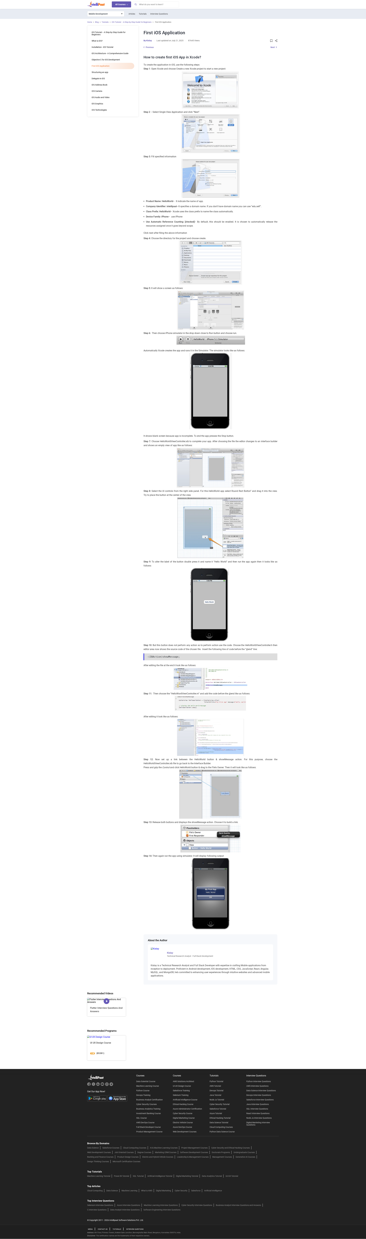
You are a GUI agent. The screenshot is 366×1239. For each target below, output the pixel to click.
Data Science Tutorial (219, 1122)
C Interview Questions (97, 1210)
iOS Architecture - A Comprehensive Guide (110, 53)
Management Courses (222, 1157)
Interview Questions (159, 14)
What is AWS (146, 1190)
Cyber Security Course (182, 1113)
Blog (97, 22)
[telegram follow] (111, 1085)
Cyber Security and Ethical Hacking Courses (230, 1148)
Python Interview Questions (258, 1081)
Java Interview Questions (257, 1104)
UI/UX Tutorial (232, 1176)
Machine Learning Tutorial (98, 1176)
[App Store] (117, 1098)
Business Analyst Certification (149, 1100)
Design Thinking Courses (98, 1161)
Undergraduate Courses (244, 1152)
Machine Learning (129, 1190)
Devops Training (143, 1095)
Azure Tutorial (216, 1113)
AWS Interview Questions (257, 1086)
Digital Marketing (163, 1190)
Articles (132, 14)
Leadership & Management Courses (193, 1157)
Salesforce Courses (110, 1148)
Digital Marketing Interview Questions (258, 1123)
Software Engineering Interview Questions (161, 1210)
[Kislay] (157, 948)
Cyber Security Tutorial (219, 1104)
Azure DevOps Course (182, 1127)
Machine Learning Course (147, 1086)
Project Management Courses (194, 1148)
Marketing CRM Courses (165, 1152)
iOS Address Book (99, 85)
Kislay (149, 40)
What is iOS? (97, 41)
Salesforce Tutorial (218, 1109)
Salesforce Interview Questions (260, 1100)
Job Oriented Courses (124, 1152)
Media (90, 1229)
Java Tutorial (215, 1095)
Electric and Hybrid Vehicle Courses (157, 1157)
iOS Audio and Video (101, 97)
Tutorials (143, 14)
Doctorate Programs (221, 1152)
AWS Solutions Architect (183, 1081)
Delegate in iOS (98, 78)
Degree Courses (144, 1152)
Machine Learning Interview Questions (161, 1205)
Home (89, 22)
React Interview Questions (257, 1113)
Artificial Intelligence (213, 1190)
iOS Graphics (97, 104)
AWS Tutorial (215, 1086)
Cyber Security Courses (146, 1104)
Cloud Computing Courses (221, 1127)
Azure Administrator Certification (187, 1109)
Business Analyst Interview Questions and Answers (238, 1205)
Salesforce (195, 1190)
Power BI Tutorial (121, 1176)
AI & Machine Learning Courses (164, 1148)
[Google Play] (97, 1098)
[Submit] (135, 4)
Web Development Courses (184, 1132)
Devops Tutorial (216, 1090)
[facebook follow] (89, 1085)
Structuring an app (100, 72)
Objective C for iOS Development (106, 60)
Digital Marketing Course (184, 1118)
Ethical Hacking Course (183, 1104)
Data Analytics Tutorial (212, 1176)
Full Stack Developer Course (148, 1127)
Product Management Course (149, 1132)
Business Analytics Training (148, 1109)
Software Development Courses (194, 1152)
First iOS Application (101, 66)
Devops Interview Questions (258, 1095)
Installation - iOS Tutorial (102, 47)
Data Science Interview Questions (261, 1090)
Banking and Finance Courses (100, 1157)
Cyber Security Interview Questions (196, 1205)
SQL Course (141, 1118)
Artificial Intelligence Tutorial (159, 1176)
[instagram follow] (107, 1085)
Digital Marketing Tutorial (187, 1176)
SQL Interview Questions (257, 1109)
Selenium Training (180, 1095)
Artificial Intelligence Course (185, 1100)
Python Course (142, 1090)
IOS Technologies (99, 110)
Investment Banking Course (148, 1113)
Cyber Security (181, 1190)
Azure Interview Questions (128, 1205)
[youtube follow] (103, 1085)
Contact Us (103, 1229)
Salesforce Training (181, 1090)
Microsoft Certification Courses (126, 1161)
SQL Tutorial (138, 1176)
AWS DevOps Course (145, 1122)
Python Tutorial (216, 1081)
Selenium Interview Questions (100, 1205)
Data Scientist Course (145, 1081)
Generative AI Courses (245, 1157)
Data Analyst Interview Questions (125, 1210)
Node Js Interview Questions (259, 1118)
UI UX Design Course (182, 1086)
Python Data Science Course (222, 1132)
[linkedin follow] (98, 1085)
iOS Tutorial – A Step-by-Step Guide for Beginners (132, 22)
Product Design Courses (128, 1157)
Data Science (93, 1148)
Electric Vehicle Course (183, 1122)
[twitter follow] (94, 1085)
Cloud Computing (95, 1190)
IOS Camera (97, 91)
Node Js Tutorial (217, 1100)
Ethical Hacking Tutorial (220, 1118)
